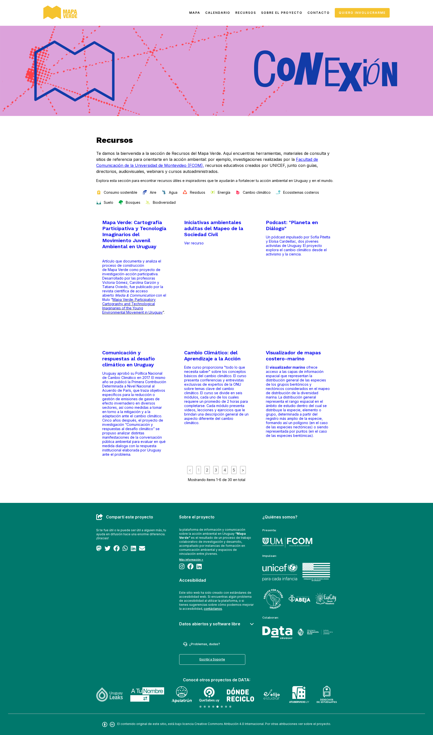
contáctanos (213, 609)
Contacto (318, 13)
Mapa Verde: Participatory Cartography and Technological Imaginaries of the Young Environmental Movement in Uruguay (132, 305)
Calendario (217, 13)
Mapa (194, 13)
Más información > (191, 559)
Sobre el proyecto (281, 13)
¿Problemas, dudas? (204, 644)
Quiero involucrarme (362, 13)
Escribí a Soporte (212, 659)
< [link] (190, 470)
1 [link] (198, 470)
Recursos (245, 13)
